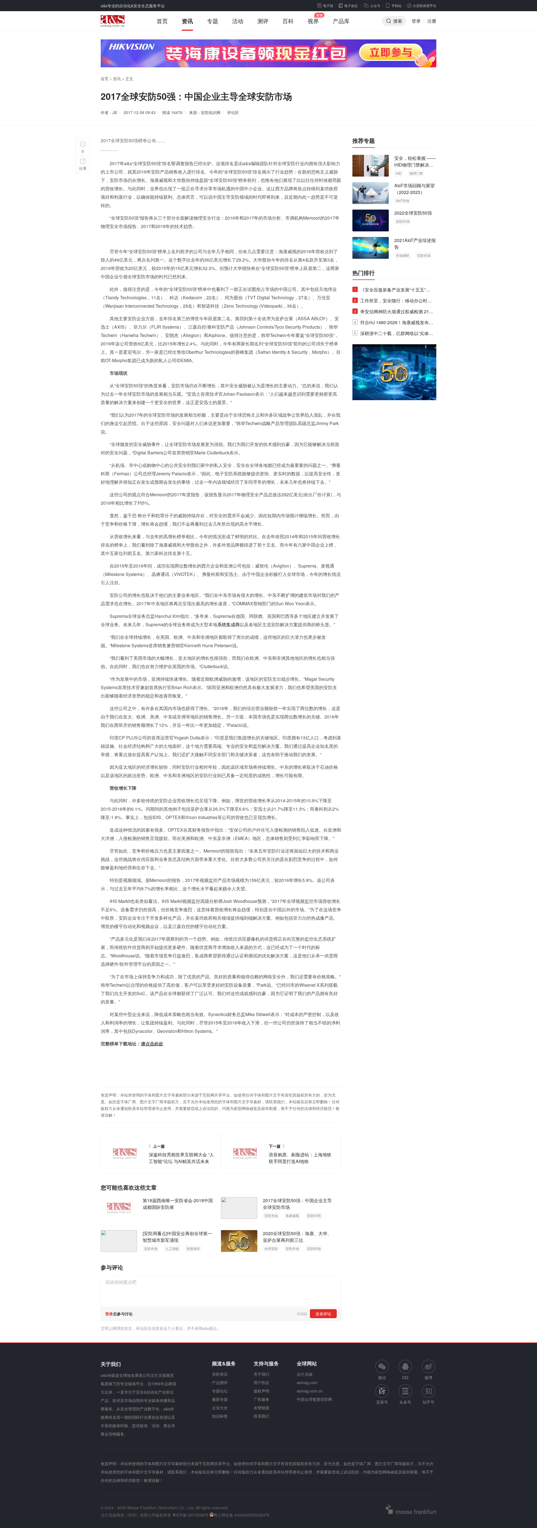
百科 (288, 21)
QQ (405, 1377)
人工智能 (172, 1248)
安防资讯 (220, 1374)
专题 (212, 21)
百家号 (382, 1402)
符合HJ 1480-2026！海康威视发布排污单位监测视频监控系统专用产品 (393, 323)
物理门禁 (416, 173)
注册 (431, 21)
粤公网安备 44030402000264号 (242, 1515)
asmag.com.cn (310, 1391)
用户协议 (261, 1382)
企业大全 (220, 1407)
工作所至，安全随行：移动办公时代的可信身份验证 (393, 301)
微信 (382, 1370)
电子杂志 (351, 5)
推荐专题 (363, 140)
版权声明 (261, 1391)
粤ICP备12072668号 (190, 1515)
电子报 (328, 5)
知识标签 (220, 1416)
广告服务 (261, 1399)
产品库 (341, 21)
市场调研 (402, 255)
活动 (237, 21)
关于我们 (261, 1374)
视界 (313, 21)
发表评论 (323, 1313)
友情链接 (261, 1407)
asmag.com (307, 1382)
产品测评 (220, 1382)
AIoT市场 (402, 200)
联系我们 (261, 1416)
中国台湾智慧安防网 (314, 1399)
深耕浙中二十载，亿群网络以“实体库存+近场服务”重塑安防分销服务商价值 (393, 334)
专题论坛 (220, 1391)
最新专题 (220, 1399)
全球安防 (271, 1248)
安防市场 (271, 1215)
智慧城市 (193, 1248)
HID (399, 173)
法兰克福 (304, 1374)
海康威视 (292, 1215)
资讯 (187, 21)
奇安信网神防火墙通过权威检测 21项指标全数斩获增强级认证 (394, 312)
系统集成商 (228, 624)
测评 (262, 21)
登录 (416, 21)
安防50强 (314, 1215)
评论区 (233, 112)
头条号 (405, 1402)
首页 (162, 21)
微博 (428, 1377)
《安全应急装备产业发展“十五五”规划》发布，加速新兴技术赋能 (392, 290)
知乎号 (428, 1402)
